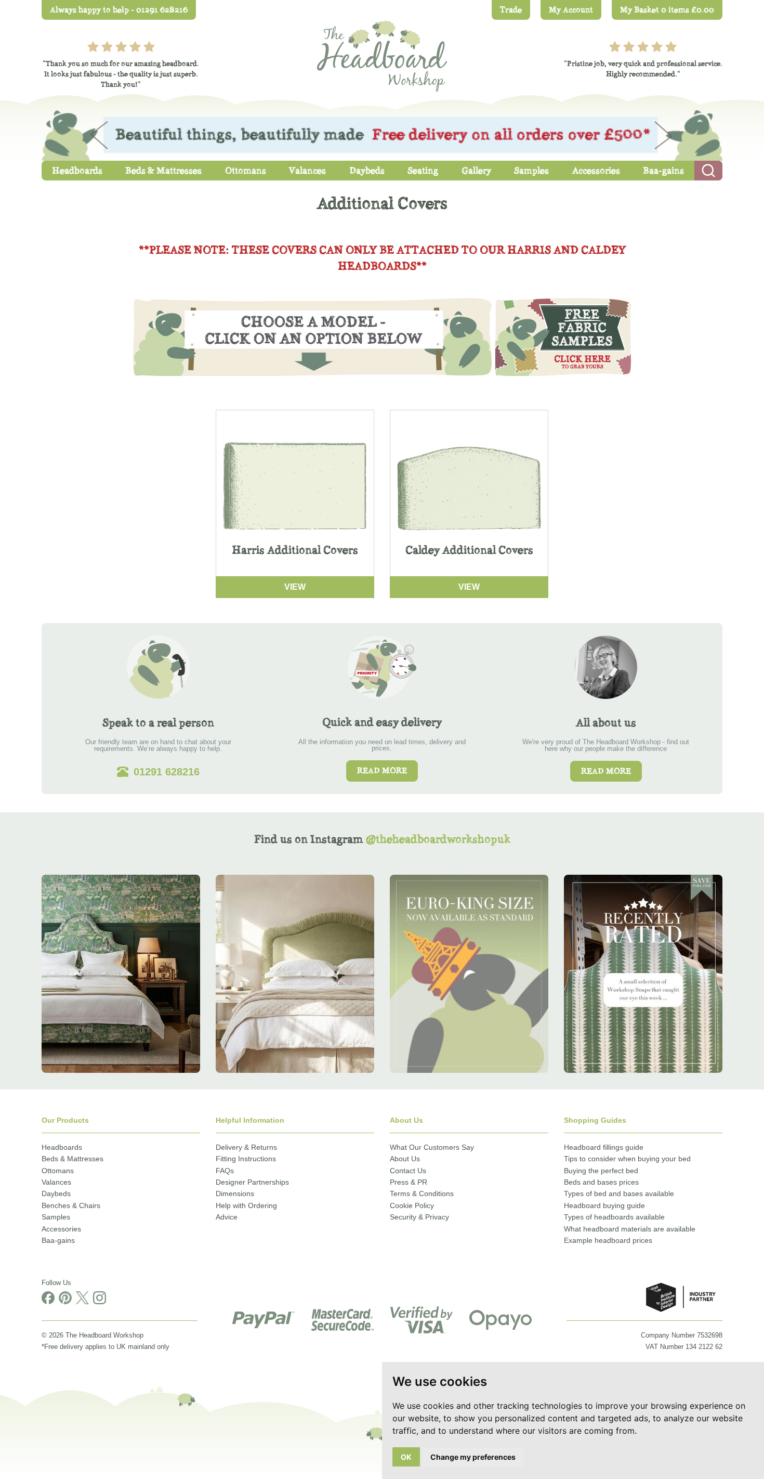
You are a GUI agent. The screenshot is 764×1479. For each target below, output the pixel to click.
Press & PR (408, 1182)
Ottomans (58, 1170)
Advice (227, 1217)
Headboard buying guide (604, 1205)
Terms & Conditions (422, 1193)
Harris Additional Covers (295, 550)
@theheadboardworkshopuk (437, 839)
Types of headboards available (614, 1217)
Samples (56, 1217)
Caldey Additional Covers (469, 550)
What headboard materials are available (629, 1229)
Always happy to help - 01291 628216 (119, 9)
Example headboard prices (608, 1240)
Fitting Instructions (246, 1158)
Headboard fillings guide (603, 1147)
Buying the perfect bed (601, 1170)
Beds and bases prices (601, 1182)
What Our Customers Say (432, 1147)
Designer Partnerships (252, 1182)
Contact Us (408, 1170)
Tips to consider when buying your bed (627, 1158)
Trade (511, 9)
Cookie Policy (412, 1205)
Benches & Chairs (71, 1205)
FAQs (225, 1170)
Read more (382, 770)
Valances (56, 1182)
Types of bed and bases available (619, 1193)
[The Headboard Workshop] (382, 53)
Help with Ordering (246, 1205)
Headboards (62, 1147)
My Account (571, 9)
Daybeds (56, 1193)
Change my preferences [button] (473, 1456)
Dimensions (235, 1193)
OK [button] (406, 1456)
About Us (405, 1158)
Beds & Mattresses (72, 1158)
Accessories (61, 1229)
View (295, 586)
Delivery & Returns (246, 1147)
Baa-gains (58, 1240)
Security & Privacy (419, 1217)
